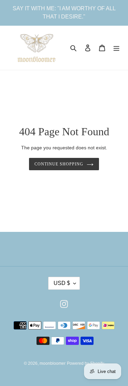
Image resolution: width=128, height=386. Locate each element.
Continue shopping (58, 164)
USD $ (62, 283)
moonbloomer (53, 363)
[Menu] (116, 47)
